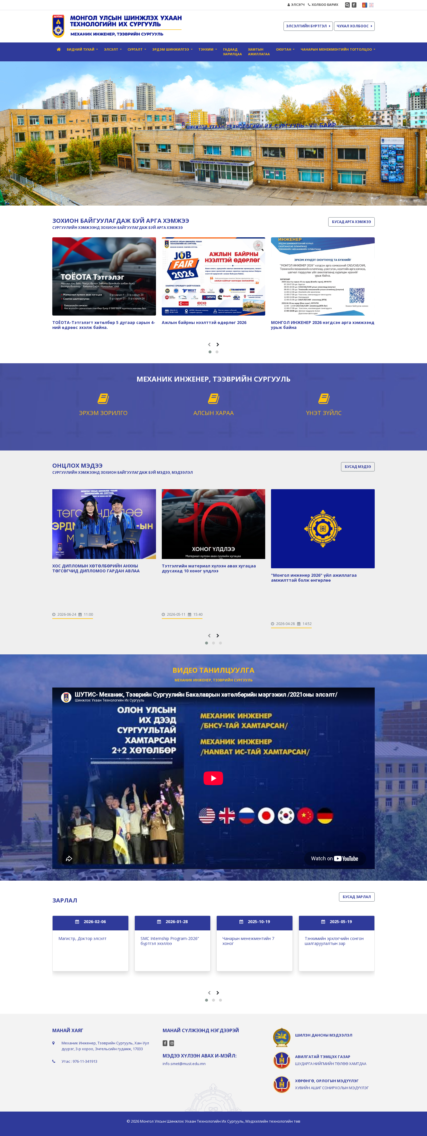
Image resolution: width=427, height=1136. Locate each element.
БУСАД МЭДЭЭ (358, 466)
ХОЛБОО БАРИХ (325, 4)
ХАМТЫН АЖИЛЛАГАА (259, 51)
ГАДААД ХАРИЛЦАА (232, 51)
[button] (210, 352)
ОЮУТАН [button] (284, 49)
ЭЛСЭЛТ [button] (111, 49)
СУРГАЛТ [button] (135, 49)
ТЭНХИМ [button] (206, 49)
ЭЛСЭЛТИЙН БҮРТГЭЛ (306, 26)
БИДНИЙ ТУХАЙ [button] (81, 49)
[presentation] (209, 344)
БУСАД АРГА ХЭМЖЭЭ (351, 221)
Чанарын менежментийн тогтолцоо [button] (337, 49)
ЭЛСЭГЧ (298, 4)
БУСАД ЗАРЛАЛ (357, 896)
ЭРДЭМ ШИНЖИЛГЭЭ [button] (171, 49)
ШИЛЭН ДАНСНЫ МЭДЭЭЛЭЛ (323, 1035)
